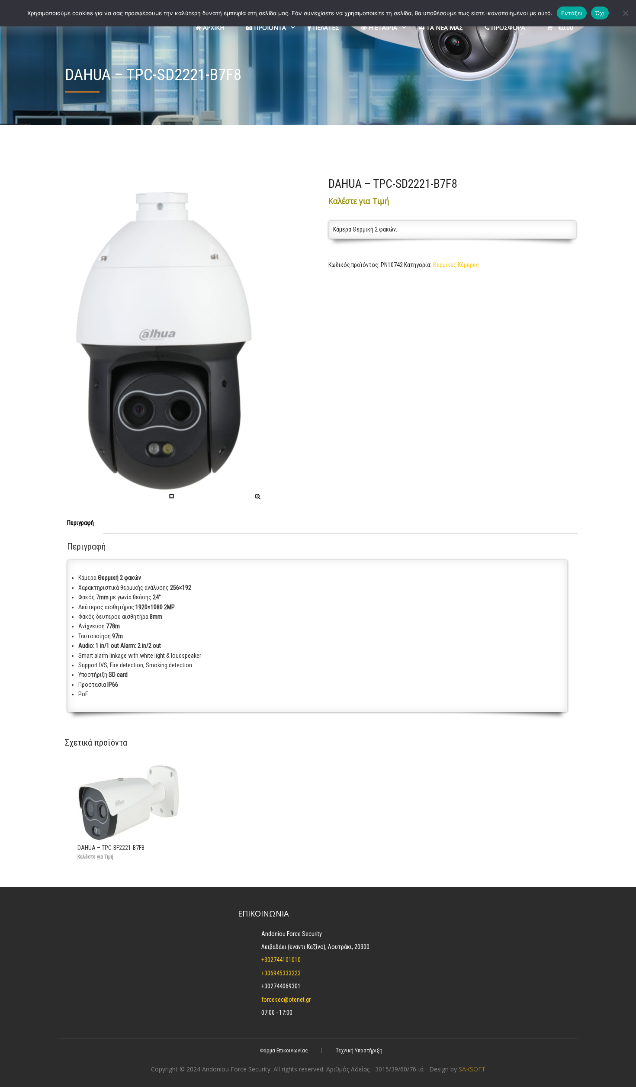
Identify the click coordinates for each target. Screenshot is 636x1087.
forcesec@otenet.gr (286, 999)
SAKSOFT (472, 1069)
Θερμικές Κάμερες (456, 264)
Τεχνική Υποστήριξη (359, 1050)
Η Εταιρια (382, 27)
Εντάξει (571, 13)
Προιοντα (269, 27)
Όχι (600, 13)
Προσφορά (507, 27)
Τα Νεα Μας (443, 27)
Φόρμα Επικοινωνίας (284, 1050)
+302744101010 (281, 959)
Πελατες (325, 27)
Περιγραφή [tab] (80, 522)
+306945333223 (281, 973)
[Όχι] (625, 13)
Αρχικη (212, 27)
